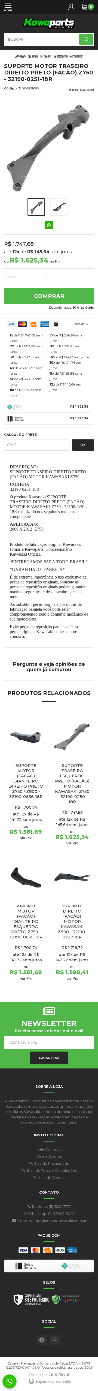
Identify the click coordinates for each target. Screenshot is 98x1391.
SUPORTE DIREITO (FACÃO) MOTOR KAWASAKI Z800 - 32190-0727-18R (72, 921)
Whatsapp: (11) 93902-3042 (50, 1213)
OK (83, 445)
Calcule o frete (20, 434)
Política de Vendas (49, 1177)
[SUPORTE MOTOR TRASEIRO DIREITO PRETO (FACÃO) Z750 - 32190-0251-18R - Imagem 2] (59, 207)
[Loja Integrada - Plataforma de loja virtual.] (49, 1382)
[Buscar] (86, 39)
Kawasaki (87, 90)
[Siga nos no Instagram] (55, 1340)
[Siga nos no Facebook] (41, 1340)
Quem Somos (49, 1156)
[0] (84, 7)
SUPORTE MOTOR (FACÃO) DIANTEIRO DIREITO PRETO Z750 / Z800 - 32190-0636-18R (25, 781)
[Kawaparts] (49, 23)
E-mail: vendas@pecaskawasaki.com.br (51, 1220)
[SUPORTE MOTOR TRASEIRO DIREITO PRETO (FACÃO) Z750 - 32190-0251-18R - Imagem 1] (36, 207)
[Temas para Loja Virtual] (59, 1374)
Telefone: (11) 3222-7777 (51, 1206)
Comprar (49, 296)
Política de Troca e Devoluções (49, 1170)
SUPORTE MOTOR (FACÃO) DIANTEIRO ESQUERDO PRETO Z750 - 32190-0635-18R (25, 921)
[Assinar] (49, 1058)
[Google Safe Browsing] (65, 1301)
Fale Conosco (49, 1149)
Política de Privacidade (49, 1163)
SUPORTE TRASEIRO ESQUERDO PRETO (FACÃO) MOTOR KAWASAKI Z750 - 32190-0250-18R (72, 783)
